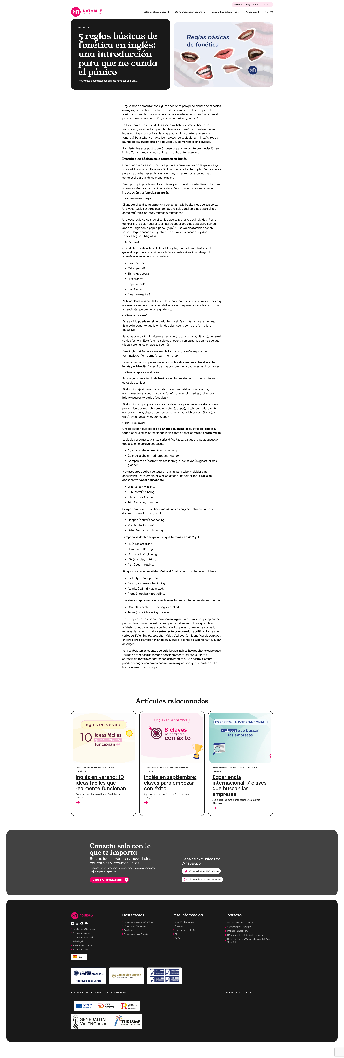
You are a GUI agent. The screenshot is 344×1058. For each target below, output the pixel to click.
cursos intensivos (151, 767)
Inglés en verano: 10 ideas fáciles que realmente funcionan (101, 783)
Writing (111, 767)
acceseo (250, 992)
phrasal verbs (212, 433)
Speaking (94, 767)
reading (86, 767)
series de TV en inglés (136, 635)
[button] (78, 802)
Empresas (235, 767)
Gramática (163, 767)
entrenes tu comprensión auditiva (181, 631)
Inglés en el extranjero (154, 11)
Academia (251, 11)
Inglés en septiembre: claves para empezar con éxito (170, 783)
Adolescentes (218, 767)
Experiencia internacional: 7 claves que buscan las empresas (239, 785)
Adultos (227, 767)
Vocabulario (103, 767)
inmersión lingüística (248, 767)
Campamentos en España (188, 11)
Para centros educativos (224, 11)
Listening (79, 767)
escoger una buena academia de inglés (158, 663)
